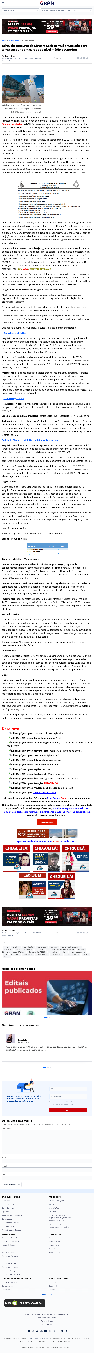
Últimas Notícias (14, 41)
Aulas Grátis (53, 1249)
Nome (5, 1157)
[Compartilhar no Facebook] (77, 58)
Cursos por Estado (9, 1263)
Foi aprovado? (59, 1226)
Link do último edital (44, 792)
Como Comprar (8, 1208)
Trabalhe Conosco (9, 1226)
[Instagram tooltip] (49, 1331)
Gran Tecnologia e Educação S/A (37, 1338)
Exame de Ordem (8, 1245)
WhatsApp (55, 1208)
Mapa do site (47, 1324)
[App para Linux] (33, 1331)
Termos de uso (47, 1321)
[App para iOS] (37, 1331)
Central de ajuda (57, 1201)
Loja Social (6, 1212)
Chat (53, 1204)
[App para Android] (41, 1331)
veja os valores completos (34, 268)
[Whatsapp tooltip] (54, 1331)
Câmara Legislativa (12, 124)
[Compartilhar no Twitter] (80, 58)
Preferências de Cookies (11, 1230)
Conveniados (7, 1219)
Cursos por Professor (10, 1267)
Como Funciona (8, 1204)
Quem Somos (7, 1201)
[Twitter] (62, 1331)
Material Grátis (55, 1241)
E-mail (5, 1166)
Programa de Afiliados (10, 1223)
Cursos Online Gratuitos (11, 1274)
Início (4, 41)
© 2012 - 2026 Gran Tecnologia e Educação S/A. (47, 1314)
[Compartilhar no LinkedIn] (83, 58)
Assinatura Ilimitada (10, 1238)
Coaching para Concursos (12, 1241)
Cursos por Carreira (9, 1260)
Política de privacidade (47, 1318)
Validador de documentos (12, 1215)
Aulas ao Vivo (54, 1245)
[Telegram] (66, 1331)
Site (3, 1175)
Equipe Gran (10, 56)
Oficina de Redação (9, 1271)
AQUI (56, 841)
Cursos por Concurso (10, 1256)
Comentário (7, 1129)
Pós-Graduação (8, 1252)
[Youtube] (45, 1331)
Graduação (6, 1249)
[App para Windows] (29, 1331)
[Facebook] (58, 1331)
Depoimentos (54, 1238)
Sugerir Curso (54, 1252)
